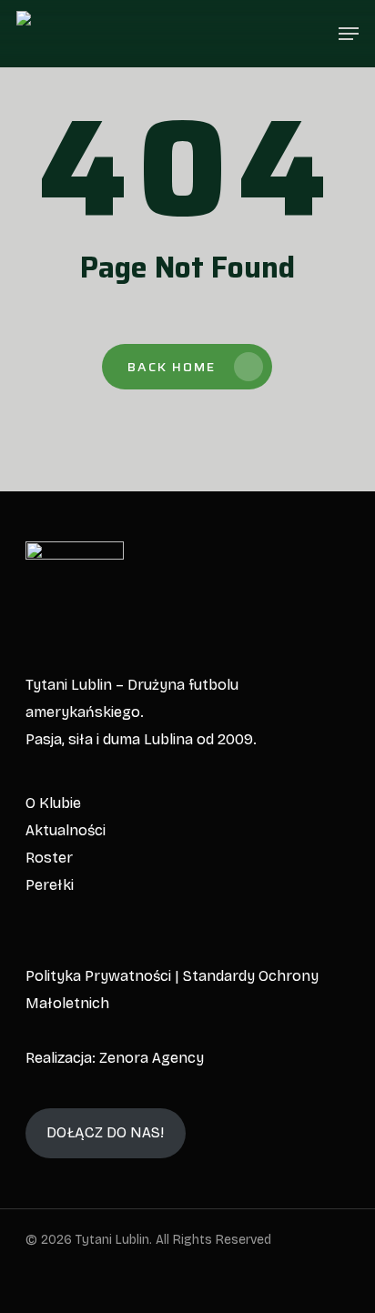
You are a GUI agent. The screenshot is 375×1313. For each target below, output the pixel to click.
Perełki (49, 885)
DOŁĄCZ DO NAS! (105, 1132)
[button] (349, 34)
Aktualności (65, 830)
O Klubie (53, 803)
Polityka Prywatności (98, 976)
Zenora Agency (151, 1057)
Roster (49, 857)
